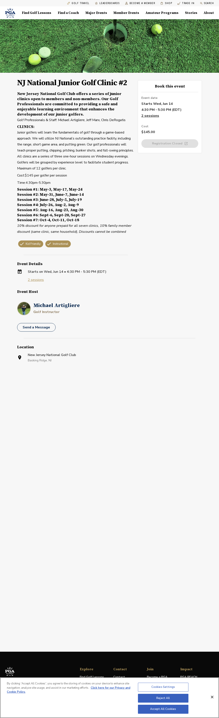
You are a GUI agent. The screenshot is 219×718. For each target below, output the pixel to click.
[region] (109, 697)
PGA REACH (188, 677)
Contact (119, 677)
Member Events (126, 13)
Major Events (96, 13)
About (209, 13)
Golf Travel (81, 3)
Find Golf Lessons (36, 13)
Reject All (163, 698)
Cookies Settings (163, 687)
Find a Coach (68, 13)
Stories (191, 13)
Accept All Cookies (163, 709)
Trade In (186, 3)
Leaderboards (109, 3)
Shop (166, 3)
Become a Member (142, 3)
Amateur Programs (161, 13)
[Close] (212, 697)
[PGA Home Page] (10, 12)
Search (209, 3)
